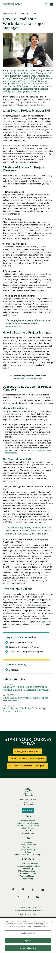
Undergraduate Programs (20, 642)
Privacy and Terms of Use (28, 907)
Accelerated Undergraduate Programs (26, 651)
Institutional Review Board (28, 825)
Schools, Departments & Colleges (28, 854)
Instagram (23, 889)
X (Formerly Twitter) (33, 889)
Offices (28, 852)
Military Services (28, 820)
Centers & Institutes (28, 844)
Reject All (28, 940)
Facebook (13, 889)
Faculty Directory (28, 849)
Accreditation (28, 833)
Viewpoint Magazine (28, 876)
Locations (28, 810)
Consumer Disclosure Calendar (28, 914)
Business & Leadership (28, 13)
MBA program (38, 605)
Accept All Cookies (28, 948)
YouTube (42, 889)
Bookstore (28, 842)
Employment (28, 847)
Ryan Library (28, 868)
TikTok (28, 897)
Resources (13, 13)
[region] (28, 935)
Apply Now (13, 669)
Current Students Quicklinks (28, 866)
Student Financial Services (28, 823)
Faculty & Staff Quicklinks (28, 863)
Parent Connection (28, 873)
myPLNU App (28, 878)
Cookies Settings (28, 933)
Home (5, 13)
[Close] (52, 921)
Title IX (28, 830)
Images (38, 897)
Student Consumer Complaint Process (28, 911)
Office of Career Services (28, 871)
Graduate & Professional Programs (25, 647)
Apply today (46, 621)
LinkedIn (18, 897)
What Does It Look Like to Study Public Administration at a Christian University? (26, 688)
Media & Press (28, 828)
